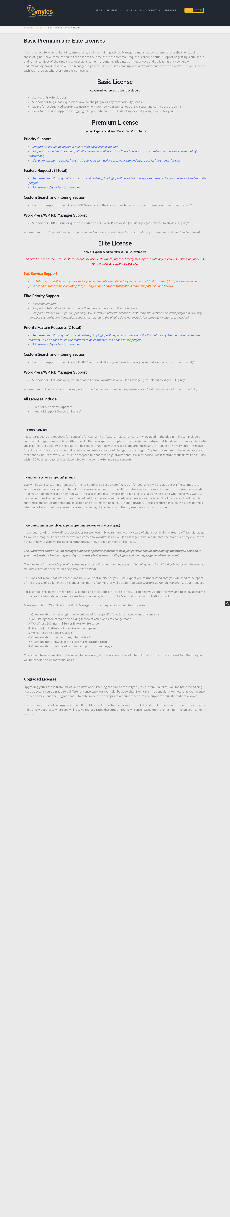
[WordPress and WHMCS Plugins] (41, 11)
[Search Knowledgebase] (227, 603)
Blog (98, 10)
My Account (148, 10)
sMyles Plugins (34, 27)
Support (170, 10)
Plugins (112, 10)
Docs (128, 10)
